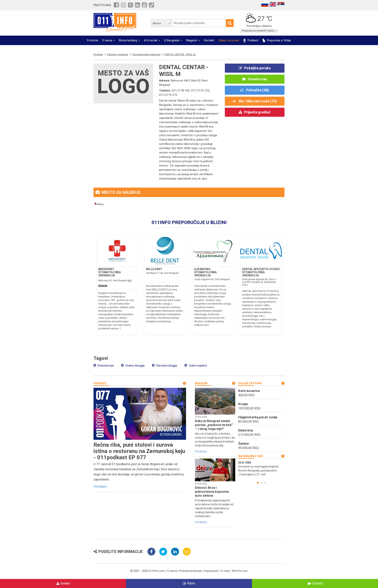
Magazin (191, 40)
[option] (261, 468)
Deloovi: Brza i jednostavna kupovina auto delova (212, 491)
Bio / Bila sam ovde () (257, 101)
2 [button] (261, 482)
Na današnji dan (250, 456)
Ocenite (317, 583)
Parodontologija (166, 365)
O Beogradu (171, 40)
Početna (92, 40)
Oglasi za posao (228, 40)
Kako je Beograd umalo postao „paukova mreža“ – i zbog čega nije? (214, 425)
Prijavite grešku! (257, 112)
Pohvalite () (257, 90)
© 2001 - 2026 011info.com (147, 570)
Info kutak (150, 40)
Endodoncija (105, 365)
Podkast (252, 40)
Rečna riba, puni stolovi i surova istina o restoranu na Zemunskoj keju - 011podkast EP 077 (139, 451)
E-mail (225, 570)
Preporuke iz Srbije (278, 40)
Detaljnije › (101, 486)
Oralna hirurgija (135, 365)
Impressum (211, 570)
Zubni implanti (197, 365)
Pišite (191, 583)
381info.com (240, 570)
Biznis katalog (128, 40)
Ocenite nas (257, 79)
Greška (65, 583)
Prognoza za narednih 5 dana (258, 30)
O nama (107, 40)
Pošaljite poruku (257, 68)
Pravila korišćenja (191, 570)
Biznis (157, 23)
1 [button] (258, 482)
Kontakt (209, 40)
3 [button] (265, 482)
